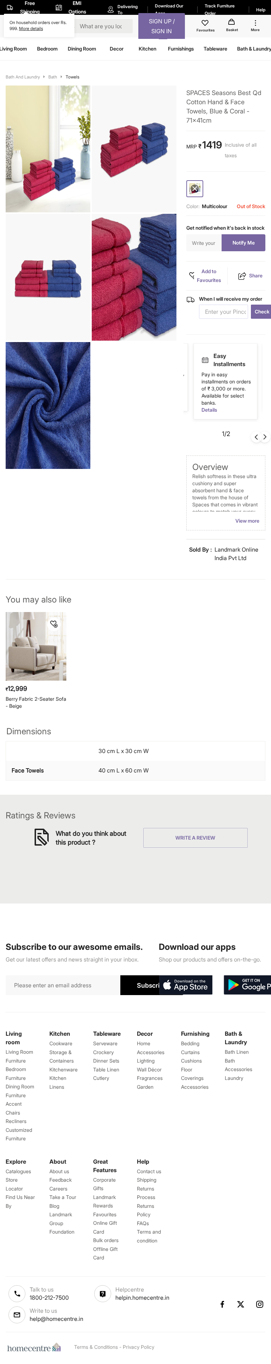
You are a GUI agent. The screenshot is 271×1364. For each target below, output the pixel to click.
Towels (72, 77)
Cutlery (101, 1078)
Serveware (105, 1043)
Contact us (149, 1171)
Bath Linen (237, 1052)
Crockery (103, 1052)
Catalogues (18, 1171)
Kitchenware (63, 1069)
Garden (145, 1087)
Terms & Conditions (96, 1347)
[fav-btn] (54, 624)
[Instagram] (260, 1304)
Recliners (16, 1121)
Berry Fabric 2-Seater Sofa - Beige (36, 702)
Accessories (195, 1087)
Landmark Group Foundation (61, 1223)
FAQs (143, 1223)
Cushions (191, 1061)
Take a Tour (62, 1197)
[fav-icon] (205, 24)
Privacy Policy (138, 1347)
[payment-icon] (205, 356)
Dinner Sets (106, 1061)
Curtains (190, 1052)
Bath (52, 77)
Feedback (60, 1180)
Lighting (146, 1061)
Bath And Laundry (23, 77)
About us (59, 1171)
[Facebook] (221, 1304)
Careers (58, 1189)
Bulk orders (106, 1240)
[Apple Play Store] (185, 985)
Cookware (60, 1043)
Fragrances (150, 1078)
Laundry (234, 1078)
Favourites (104, 1214)
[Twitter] (241, 1304)
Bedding (190, 1043)
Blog (54, 1206)
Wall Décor (149, 1069)
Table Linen (106, 1069)
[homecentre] (35, 1347)
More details (31, 28)
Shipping (146, 1180)
